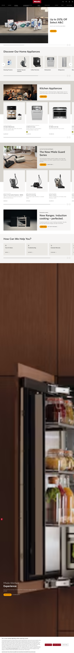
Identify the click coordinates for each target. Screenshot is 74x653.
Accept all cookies (48, 644)
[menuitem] (4, 5)
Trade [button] (62, 5)
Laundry (9, 5)
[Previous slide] (67, 45)
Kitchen (3, 5)
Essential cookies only (56, 644)
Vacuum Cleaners (16, 5)
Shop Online (39, 5)
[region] (37, 27)
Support (56, 5)
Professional (69, 5)
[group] (14, 118)
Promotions (47, 5)
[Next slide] (70, 45)
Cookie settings (65, 644)
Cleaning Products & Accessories (27, 5)
